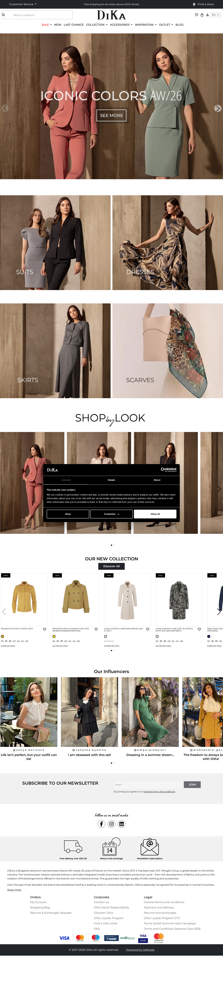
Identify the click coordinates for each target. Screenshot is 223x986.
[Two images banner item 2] (167, 243)
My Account (38, 902)
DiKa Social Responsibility (111, 907)
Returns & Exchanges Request (50, 912)
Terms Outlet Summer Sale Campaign (170, 923)
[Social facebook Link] (101, 824)
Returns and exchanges (160, 912)
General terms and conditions (159, 791)
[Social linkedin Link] (121, 824)
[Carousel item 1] (111, 106)
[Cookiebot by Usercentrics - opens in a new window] (163, 470)
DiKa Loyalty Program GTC (162, 918)
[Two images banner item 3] (55, 351)
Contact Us (101, 902)
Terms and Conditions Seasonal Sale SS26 (172, 928)
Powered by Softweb (140, 950)
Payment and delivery (159, 907)
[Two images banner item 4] (167, 351)
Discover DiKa (103, 912)
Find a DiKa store (105, 923)
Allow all (155, 514)
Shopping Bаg (40, 907)
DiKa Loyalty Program (109, 918)
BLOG (180, 24)
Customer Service (21, 4)
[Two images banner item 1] (55, 243)
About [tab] (157, 479)
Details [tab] (111, 479)
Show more (14, 889)
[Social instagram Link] (111, 824)
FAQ (97, 928)
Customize (109, 514)
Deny (68, 514)
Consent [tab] (66, 479)
